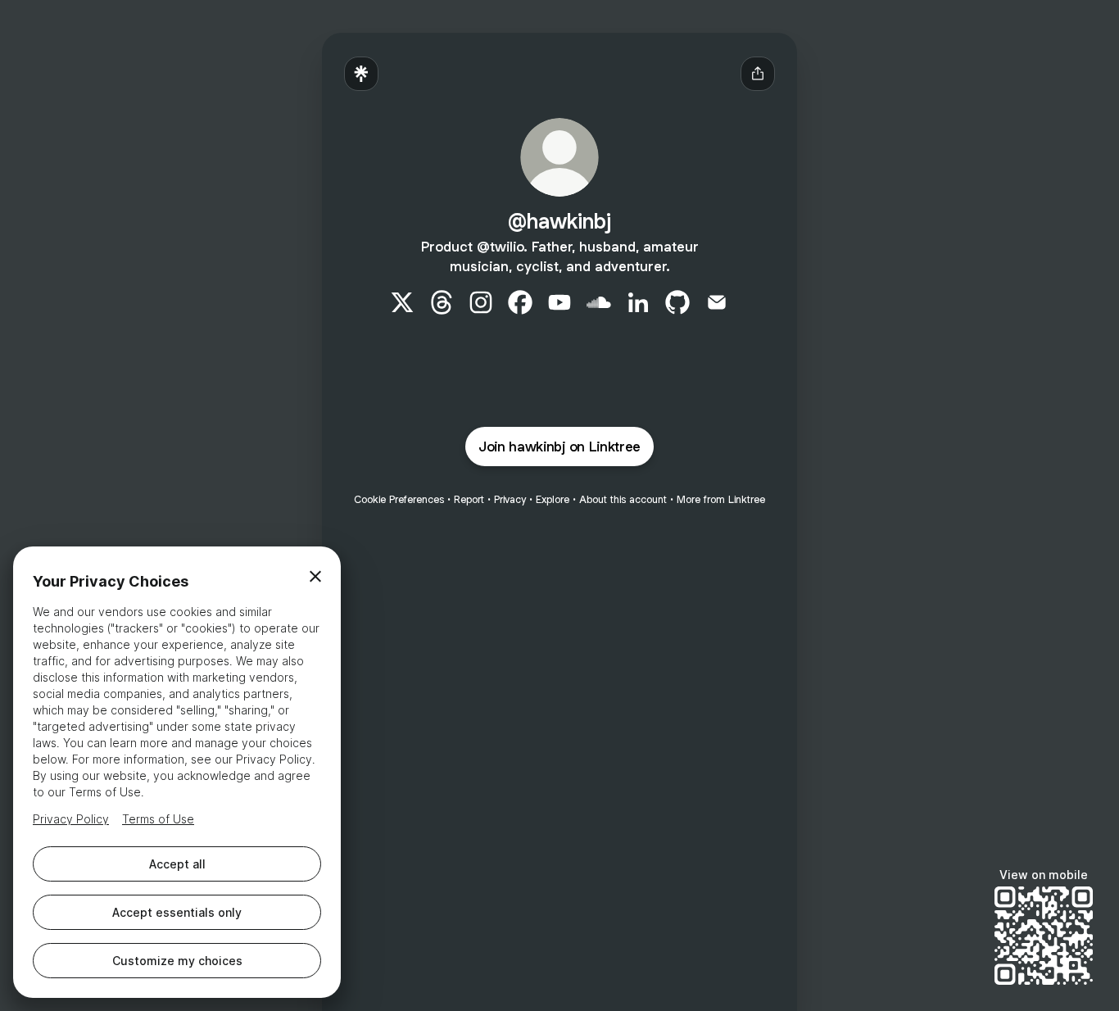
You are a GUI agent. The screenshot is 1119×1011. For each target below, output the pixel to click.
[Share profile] (757, 73)
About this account (623, 499)
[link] (402, 302)
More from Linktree (721, 499)
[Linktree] (361, 73)
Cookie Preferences (399, 499)
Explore (552, 499)
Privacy (510, 499)
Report (469, 499)
